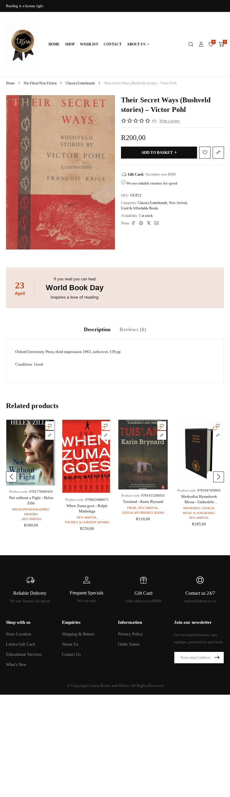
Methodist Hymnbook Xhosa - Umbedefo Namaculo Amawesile (199, 501)
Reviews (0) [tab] (132, 329)
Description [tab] (97, 329)
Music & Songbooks (199, 513)
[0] (221, 44)
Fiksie (131, 507)
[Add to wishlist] (15, 103)
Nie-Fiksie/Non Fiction (40, 83)
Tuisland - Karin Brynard (143, 501)
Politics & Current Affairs (87, 522)
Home (10, 83)
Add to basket (157, 152)
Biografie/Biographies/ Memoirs (31, 512)
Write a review (169, 121)
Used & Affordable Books (139, 208)
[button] (11, 476)
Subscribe (217, 657)
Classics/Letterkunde (80, 83)
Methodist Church (198, 508)
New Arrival (178, 203)
